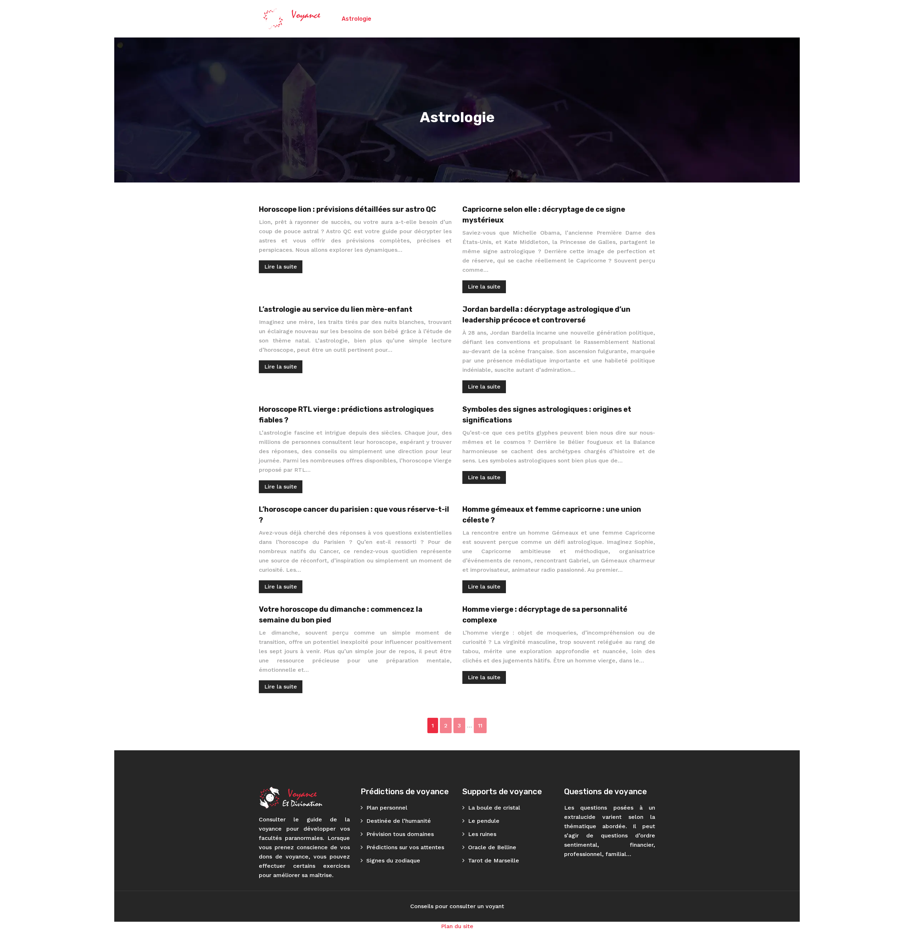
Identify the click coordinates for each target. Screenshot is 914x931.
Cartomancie (435, 18)
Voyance (394, 18)
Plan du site (457, 926)
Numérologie (482, 18)
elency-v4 (630, 18)
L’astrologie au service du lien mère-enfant (335, 309)
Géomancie (566, 18)
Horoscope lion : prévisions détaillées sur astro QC (347, 209)
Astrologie (356, 18)
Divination (525, 18)
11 (480, 725)
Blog (598, 18)
